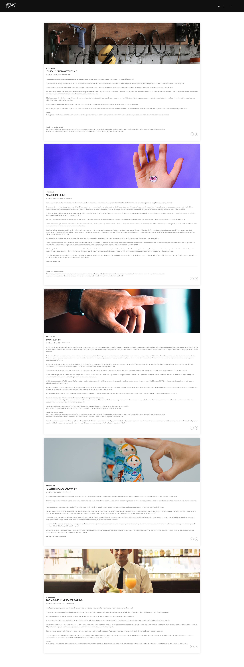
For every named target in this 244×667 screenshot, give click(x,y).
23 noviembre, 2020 (58, 603)
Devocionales (50, 68)
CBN (49, 74)
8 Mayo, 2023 (57, 343)
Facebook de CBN (118, 416)
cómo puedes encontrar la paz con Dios (121, 414)
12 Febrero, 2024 (58, 198)
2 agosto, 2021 (57, 492)
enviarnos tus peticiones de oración (154, 414)
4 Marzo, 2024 (57, 74)
